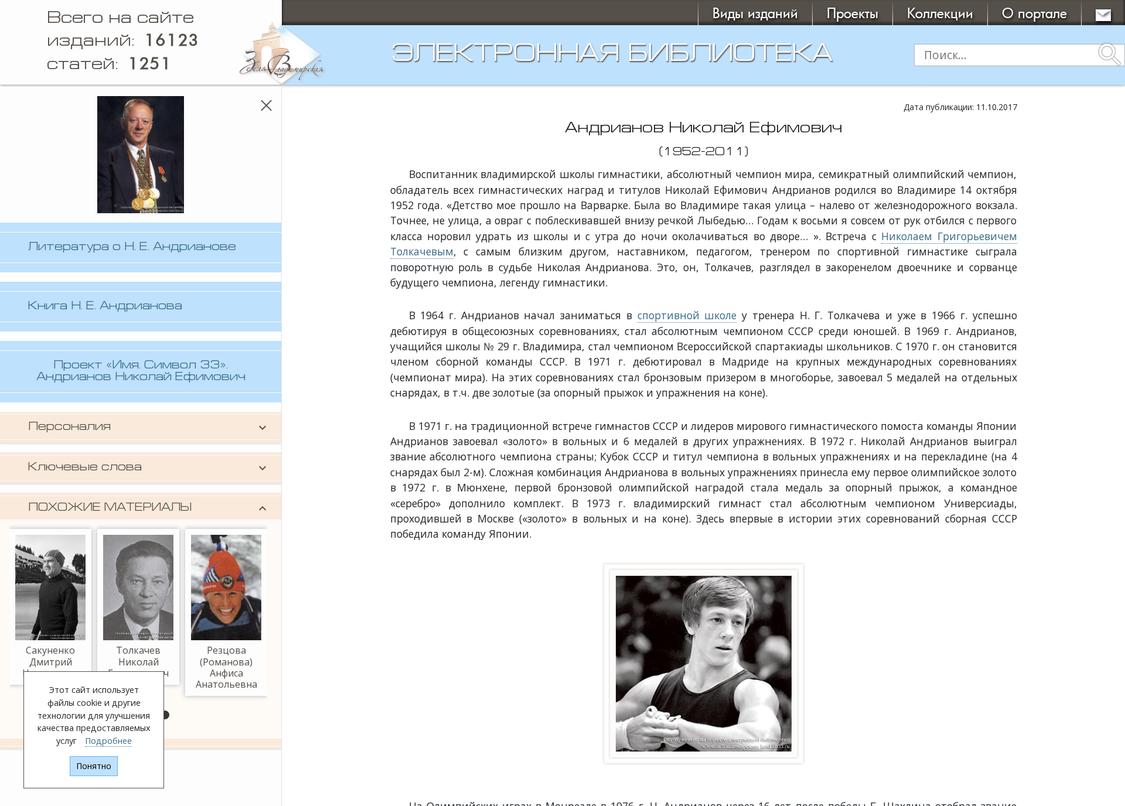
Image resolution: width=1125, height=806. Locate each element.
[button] (165, 715)
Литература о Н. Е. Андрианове (132, 247)
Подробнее (108, 740)
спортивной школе (687, 315)
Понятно (93, 765)
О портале (1034, 13)
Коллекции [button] (940, 13)
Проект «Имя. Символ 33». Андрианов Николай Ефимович (141, 371)
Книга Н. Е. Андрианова (105, 307)
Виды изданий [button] (755, 13)
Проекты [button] (852, 13)
